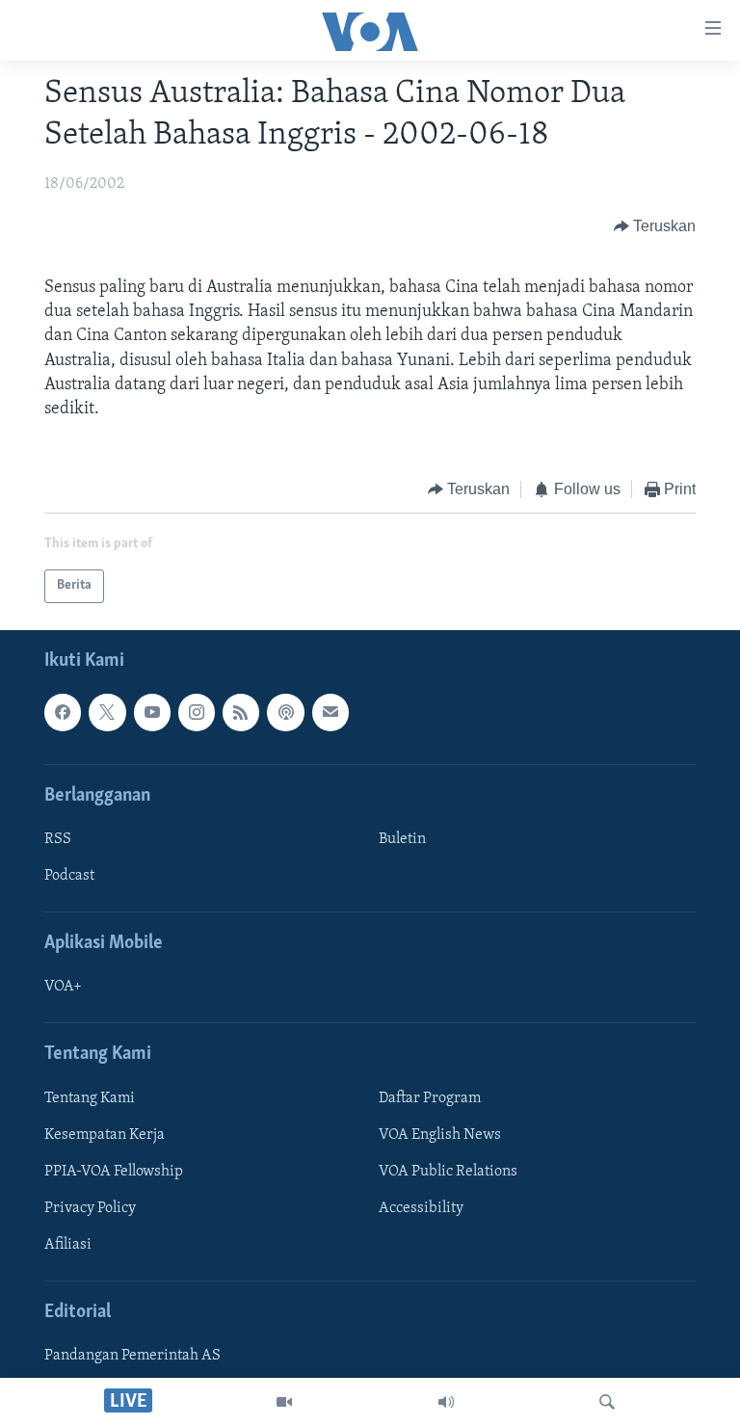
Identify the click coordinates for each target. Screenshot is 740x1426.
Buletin (402, 839)
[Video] (284, 1402)
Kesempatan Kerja (104, 1135)
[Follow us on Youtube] (152, 712)
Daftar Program (430, 1098)
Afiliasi (68, 1245)
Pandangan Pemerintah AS (132, 1355)
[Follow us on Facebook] (62, 712)
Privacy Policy (90, 1208)
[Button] (655, 226)
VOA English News (440, 1135)
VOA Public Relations (448, 1171)
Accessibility (421, 1208)
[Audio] (446, 1402)
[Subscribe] (330, 712)
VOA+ (63, 986)
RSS (57, 839)
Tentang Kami (89, 1098)
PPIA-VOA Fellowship (113, 1171)
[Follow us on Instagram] (196, 712)
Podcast (69, 876)
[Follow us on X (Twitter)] (107, 712)
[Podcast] (285, 712)
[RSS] (241, 712)
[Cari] (607, 1402)
